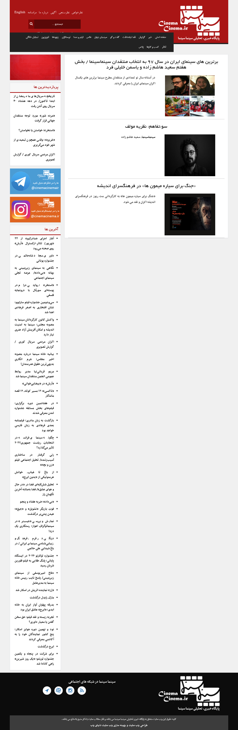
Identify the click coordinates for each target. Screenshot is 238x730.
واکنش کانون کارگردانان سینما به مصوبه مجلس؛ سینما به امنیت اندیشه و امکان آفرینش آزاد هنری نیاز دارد (34, 327)
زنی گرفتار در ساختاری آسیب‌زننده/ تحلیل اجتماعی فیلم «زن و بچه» (34, 459)
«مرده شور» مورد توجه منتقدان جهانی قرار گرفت (34, 118)
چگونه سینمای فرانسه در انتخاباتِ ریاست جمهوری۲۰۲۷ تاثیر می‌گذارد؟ (34, 442)
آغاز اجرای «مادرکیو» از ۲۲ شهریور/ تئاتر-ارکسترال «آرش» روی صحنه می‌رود (34, 243)
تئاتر (164, 47)
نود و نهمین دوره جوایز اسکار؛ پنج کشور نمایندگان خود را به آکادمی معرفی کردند (34, 634)
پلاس (141, 47)
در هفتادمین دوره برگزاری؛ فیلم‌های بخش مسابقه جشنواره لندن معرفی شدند (34, 408)
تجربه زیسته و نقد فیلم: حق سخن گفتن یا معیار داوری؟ (34, 620)
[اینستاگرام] (70, 690)
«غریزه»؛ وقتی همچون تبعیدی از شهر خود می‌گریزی (34, 142)
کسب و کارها (153, 47)
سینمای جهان (100, 37)
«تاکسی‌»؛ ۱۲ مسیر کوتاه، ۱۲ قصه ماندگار (34, 394)
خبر (150, 37)
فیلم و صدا (78, 37)
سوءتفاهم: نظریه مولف (146, 126)
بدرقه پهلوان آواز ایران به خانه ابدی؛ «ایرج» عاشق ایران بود (34, 607)
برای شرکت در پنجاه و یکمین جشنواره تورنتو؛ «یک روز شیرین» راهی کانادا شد (34, 658)
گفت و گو (114, 37)
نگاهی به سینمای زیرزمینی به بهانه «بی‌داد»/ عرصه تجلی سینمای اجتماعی (34, 273)
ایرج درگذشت (46, 646)
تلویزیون (45, 37)
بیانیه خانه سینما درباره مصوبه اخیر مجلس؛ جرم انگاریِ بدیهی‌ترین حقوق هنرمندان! (34, 359)
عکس (88, 37)
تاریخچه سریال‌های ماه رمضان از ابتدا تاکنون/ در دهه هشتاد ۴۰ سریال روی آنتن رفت (34, 101)
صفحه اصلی (160, 37)
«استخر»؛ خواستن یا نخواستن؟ (37, 130)
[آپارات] (58, 690)
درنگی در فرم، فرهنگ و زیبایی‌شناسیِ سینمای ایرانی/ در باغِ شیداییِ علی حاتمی (34, 543)
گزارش (142, 37)
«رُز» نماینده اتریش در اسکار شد (35, 590)
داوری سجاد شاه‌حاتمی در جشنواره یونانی (34, 258)
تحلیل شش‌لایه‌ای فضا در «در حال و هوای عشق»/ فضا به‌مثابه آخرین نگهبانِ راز (34, 489)
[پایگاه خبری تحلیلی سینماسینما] (201, 24)
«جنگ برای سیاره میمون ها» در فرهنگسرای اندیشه (146, 186)
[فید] (82, 690)
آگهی (53, 12)
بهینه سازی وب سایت (114, 725)
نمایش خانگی (32, 37)
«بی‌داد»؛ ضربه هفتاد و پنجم (37, 501)
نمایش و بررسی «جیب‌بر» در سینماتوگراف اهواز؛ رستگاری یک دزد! (34, 526)
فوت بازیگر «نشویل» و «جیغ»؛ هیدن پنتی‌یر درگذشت (34, 511)
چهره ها (55, 37)
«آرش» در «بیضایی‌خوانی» (38, 383)
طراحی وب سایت (138, 725)
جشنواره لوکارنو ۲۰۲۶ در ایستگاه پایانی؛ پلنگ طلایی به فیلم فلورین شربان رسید (34, 560)
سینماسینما (148, 137)
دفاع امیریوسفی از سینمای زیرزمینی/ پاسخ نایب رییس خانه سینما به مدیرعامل (34, 578)
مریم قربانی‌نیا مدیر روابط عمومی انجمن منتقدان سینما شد (34, 374)
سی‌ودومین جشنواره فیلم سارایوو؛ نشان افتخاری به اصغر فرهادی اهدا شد (34, 307)
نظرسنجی (64, 12)
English (19, 12)
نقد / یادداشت (129, 37)
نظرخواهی (77, 12)
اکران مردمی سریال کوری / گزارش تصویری (34, 157)
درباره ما (43, 12)
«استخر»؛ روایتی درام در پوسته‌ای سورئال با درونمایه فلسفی (34, 290)
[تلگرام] (47, 690)
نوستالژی (66, 37)
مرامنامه (32, 12)
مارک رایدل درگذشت (42, 597)
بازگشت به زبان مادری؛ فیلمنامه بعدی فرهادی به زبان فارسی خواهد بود (34, 425)
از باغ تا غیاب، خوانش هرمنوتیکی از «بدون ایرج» (34, 475)
